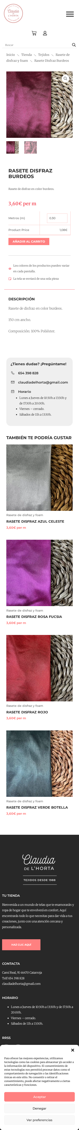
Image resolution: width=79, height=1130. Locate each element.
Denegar (39, 1108)
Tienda (26, 55)
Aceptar (39, 1097)
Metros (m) (16, 218)
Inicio (10, 55)
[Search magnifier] (74, 45)
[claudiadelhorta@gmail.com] (13, 382)
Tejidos (43, 55)
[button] (73, 1050)
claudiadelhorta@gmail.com (43, 382)
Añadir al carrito (29, 241)
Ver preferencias (39, 1120)
